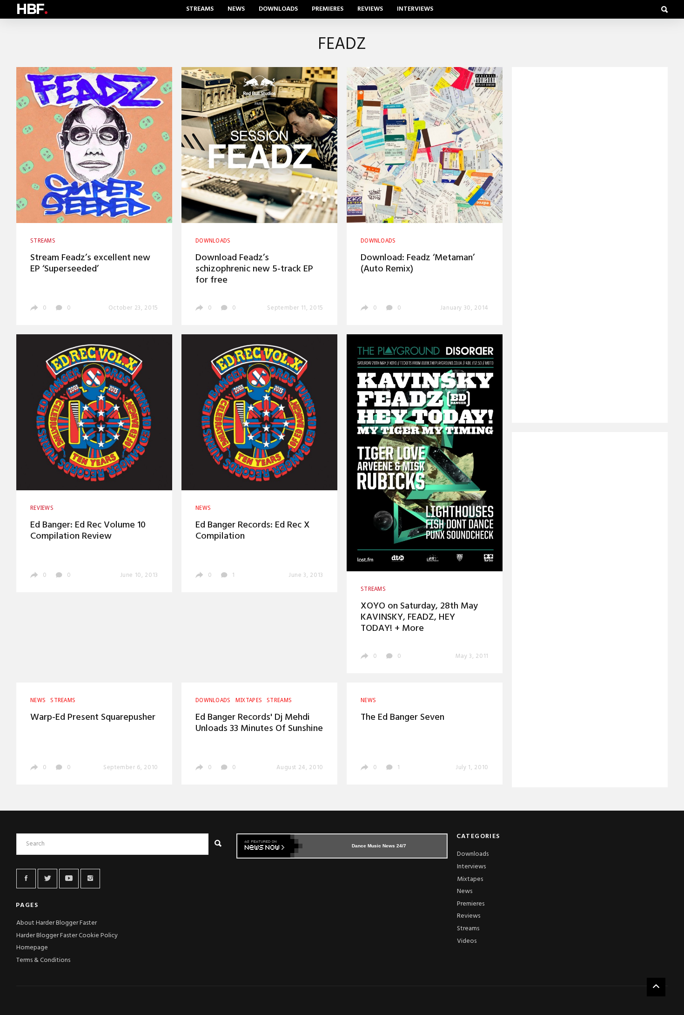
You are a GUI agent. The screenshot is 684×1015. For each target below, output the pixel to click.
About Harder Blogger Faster (56, 923)
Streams (200, 9)
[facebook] (26, 878)
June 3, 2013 (305, 575)
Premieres (327, 9)
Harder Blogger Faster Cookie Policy (67, 935)
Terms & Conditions (43, 960)
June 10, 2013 (139, 575)
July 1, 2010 (472, 767)
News (236, 9)
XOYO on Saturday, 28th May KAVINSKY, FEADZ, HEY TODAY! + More (419, 617)
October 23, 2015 (133, 308)
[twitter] (47, 878)
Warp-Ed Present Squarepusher (92, 717)
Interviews (415, 9)
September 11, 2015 (295, 308)
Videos (466, 941)
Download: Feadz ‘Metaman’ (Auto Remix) (418, 263)
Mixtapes (470, 879)
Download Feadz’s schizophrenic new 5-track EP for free (254, 269)
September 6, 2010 (130, 767)
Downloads (278, 9)
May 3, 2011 (472, 656)
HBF (31, 9)
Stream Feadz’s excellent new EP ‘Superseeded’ (90, 263)
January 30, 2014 (464, 308)
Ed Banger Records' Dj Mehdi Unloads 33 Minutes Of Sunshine (259, 723)
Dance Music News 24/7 (379, 845)
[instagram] (90, 878)
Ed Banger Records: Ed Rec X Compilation (252, 531)
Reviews (370, 9)
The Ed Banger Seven (402, 717)
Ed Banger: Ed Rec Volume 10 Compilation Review (88, 531)
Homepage (32, 947)
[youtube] (69, 878)
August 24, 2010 (299, 767)
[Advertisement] (590, 246)
